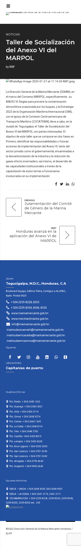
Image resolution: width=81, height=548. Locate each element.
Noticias (13, 34)
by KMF (10, 66)
